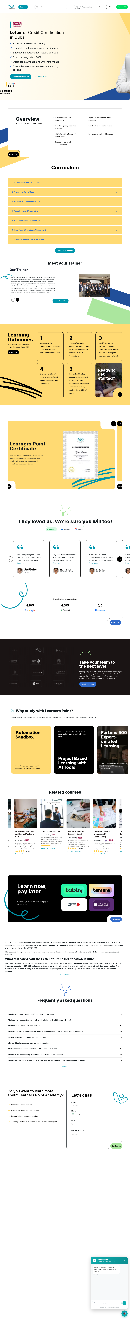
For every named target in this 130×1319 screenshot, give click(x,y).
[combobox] (50, 7)
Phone (73, 1111)
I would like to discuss (79, 1131)
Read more (13, 295)
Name (73, 1102)
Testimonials (87, 7)
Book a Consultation (61, 301)
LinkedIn (66, 529)
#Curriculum (41, 76)
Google (80, 529)
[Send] (124, 1303)
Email (73, 1121)
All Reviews (51, 529)
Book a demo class (100, 7)
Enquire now (13, 154)
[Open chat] (124, 1314)
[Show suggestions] (64, 7)
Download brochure (21, 77)
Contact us (116, 1146)
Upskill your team (88, 684)
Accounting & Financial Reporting (26, 803)
